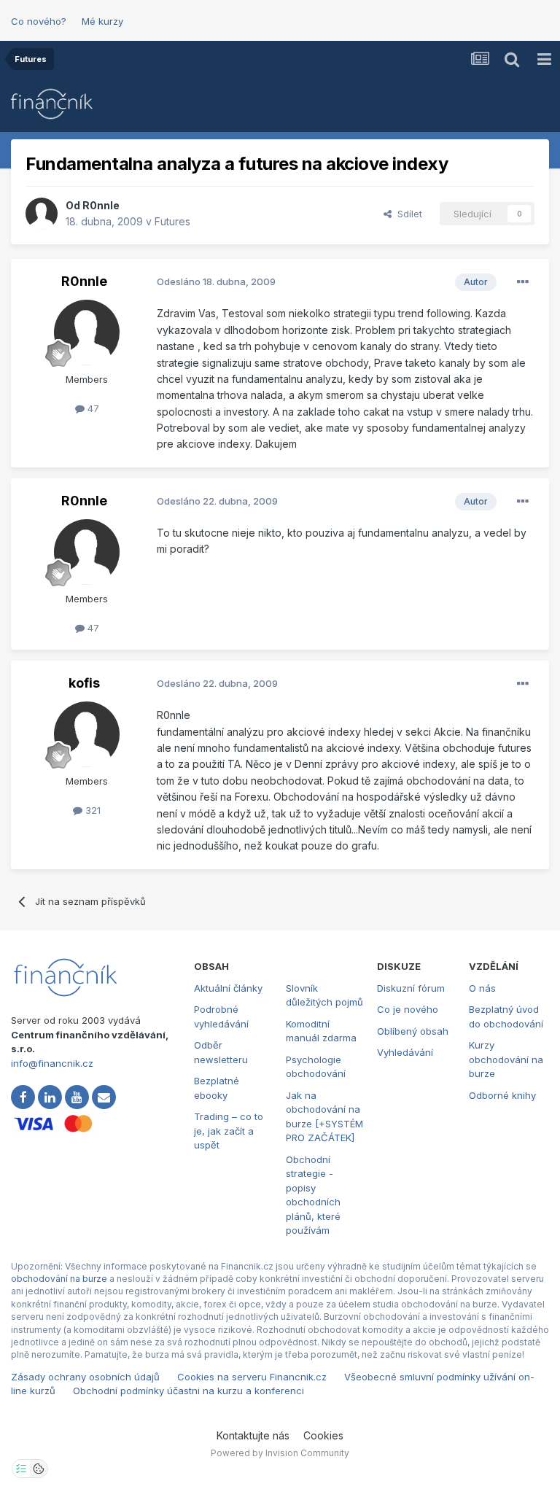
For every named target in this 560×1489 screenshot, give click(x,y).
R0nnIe (101, 205)
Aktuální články (228, 988)
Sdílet (407, 213)
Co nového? (38, 21)
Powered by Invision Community (280, 1452)
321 (91, 810)
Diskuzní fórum (411, 988)
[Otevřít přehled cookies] (38, 1468)
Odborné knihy (502, 1095)
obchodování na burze (59, 1278)
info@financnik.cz (52, 1063)
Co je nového (407, 1009)
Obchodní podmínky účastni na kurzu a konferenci (188, 1390)
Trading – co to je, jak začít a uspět (228, 1131)
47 (92, 408)
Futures (172, 221)
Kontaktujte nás (253, 1435)
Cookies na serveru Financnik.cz (252, 1377)
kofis (84, 683)
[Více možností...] (522, 282)
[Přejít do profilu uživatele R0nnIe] (42, 214)
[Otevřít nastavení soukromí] (21, 1468)
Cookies (323, 1435)
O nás (482, 988)
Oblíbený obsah (412, 1031)
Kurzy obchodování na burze (506, 1059)
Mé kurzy (102, 21)
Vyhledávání (405, 1052)
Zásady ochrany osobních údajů (85, 1377)
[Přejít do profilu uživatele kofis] (87, 734)
